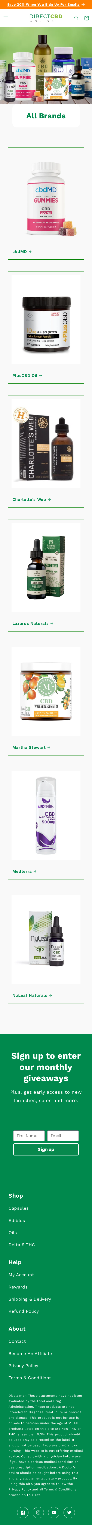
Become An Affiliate (30, 1353)
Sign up (46, 1149)
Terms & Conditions (30, 1377)
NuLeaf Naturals (29, 995)
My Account (21, 1274)
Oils (13, 1232)
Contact (17, 1341)
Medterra (22, 871)
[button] (5, 18)
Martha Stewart (29, 747)
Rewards (18, 1287)
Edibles (17, 1220)
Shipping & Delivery (30, 1299)
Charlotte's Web (29, 499)
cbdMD (19, 251)
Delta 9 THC (22, 1244)
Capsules (19, 1208)
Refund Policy (24, 1311)
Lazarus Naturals (30, 623)
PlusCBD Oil (24, 375)
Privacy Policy (23, 1365)
